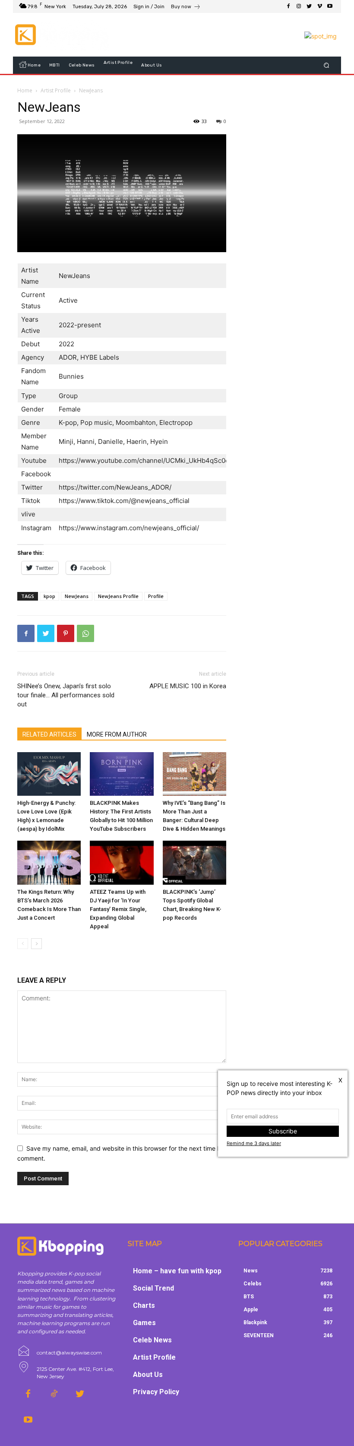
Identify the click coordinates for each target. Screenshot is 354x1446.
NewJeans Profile (118, 596)
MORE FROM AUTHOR (117, 734)
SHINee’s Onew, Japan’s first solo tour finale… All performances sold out (65, 695)
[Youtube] (330, 6)
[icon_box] (186, 7)
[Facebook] (288, 6)
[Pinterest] (65, 633)
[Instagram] (299, 6)
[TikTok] (54, 1394)
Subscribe (283, 1131)
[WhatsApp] (85, 633)
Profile (156, 596)
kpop (49, 596)
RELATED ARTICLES (49, 734)
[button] (326, 65)
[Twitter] (309, 6)
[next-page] (36, 943)
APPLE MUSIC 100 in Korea (187, 686)
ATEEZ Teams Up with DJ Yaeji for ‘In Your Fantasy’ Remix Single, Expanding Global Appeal (118, 909)
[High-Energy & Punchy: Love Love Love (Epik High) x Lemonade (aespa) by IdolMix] (49, 774)
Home (24, 90)
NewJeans (76, 596)
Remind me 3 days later (254, 1143)
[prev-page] (22, 943)
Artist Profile (56, 90)
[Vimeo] (319, 6)
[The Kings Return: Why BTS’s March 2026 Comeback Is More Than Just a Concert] (49, 862)
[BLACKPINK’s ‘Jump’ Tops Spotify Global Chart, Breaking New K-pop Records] (194, 862)
